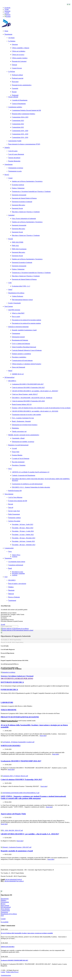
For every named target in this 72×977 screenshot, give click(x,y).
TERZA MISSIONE (8, 710)
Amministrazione (6, 975)
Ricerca (3, 904)
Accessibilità (4, 922)
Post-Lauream (5, 905)
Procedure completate (18, 573)
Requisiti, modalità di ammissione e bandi (17, 851)
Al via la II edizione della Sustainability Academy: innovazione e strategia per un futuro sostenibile (27, 933)
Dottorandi (15, 95)
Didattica (3, 900)
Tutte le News (16, 555)
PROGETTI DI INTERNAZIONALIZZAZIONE (20, 717)
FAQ (2, 915)
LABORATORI (7, 702)
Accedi (3, 624)
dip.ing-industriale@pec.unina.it (14, 881)
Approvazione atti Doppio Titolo (13, 814)
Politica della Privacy (12, 972)
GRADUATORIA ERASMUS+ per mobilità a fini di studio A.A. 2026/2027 (30, 834)
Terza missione (5, 909)
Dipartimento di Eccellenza (9, 914)
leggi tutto (43, 735)
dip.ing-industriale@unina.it (13, 879)
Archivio (14, 556)
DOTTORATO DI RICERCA (12, 682)
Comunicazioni (5, 910)
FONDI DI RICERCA (9, 690)
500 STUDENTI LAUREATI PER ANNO (17, 678)
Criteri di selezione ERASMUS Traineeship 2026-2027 (21, 779)
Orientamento (5, 902)
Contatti (3, 919)
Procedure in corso (17, 572)
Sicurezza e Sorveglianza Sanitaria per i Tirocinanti (17, 676)
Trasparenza (4, 912)
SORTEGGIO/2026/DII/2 (10, 746)
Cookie (3, 972)
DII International (6, 907)
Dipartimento (5, 898)
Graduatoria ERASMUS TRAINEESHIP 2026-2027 (21, 761)
